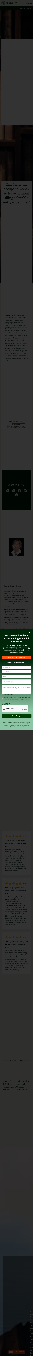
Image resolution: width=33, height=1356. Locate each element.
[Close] (29, 632)
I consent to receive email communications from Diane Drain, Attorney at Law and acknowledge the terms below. (17, 699)
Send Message (16, 716)
